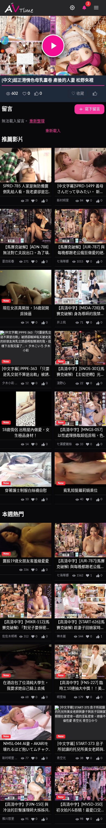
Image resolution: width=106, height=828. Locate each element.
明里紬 (61, 697)
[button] (53, 45)
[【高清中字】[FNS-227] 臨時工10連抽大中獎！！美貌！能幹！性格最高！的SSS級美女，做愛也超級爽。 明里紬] (80, 661)
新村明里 (63, 200)
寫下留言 (92, 109)
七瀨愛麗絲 (64, 444)
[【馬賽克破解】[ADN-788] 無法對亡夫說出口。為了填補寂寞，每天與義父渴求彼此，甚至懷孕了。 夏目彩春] (25, 226)
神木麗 (61, 636)
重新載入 (53, 131)
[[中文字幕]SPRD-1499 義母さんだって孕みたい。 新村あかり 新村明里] (80, 165)
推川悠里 (8, 818)
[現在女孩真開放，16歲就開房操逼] (25, 287)
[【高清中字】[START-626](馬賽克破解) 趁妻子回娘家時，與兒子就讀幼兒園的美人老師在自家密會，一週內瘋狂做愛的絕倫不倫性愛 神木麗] (80, 601)
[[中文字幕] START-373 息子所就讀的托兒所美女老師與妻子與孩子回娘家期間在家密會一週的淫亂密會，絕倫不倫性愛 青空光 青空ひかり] (80, 722)
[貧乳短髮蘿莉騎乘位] (80, 469)
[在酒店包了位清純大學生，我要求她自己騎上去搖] (25, 661)
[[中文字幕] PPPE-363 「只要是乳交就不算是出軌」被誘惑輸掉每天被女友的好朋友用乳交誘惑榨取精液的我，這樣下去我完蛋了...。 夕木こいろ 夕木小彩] (25, 348)
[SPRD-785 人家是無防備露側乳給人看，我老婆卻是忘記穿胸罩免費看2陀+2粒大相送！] (25, 165)
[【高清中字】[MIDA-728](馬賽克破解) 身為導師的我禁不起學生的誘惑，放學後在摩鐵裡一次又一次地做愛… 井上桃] (80, 287)
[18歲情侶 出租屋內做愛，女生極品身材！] (25, 409)
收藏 (77, 94)
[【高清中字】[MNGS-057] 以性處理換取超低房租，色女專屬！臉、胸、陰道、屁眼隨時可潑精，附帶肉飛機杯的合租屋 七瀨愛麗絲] (80, 409)
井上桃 (61, 322)
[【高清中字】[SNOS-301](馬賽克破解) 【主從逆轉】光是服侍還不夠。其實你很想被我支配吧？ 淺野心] (80, 348)
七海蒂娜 (63, 261)
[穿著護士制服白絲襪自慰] (25, 469)
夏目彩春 (8, 261)
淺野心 (61, 383)
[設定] (72, 7)
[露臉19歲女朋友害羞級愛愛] (25, 540)
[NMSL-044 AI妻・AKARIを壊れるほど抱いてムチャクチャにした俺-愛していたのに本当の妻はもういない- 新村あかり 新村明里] (25, 722)
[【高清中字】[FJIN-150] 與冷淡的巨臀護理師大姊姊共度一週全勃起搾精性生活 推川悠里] (25, 783)
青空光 (61, 758)
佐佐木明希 (9, 636)
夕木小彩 (8, 383)
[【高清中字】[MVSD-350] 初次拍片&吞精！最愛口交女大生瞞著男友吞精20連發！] (80, 783)
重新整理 (37, 121)
